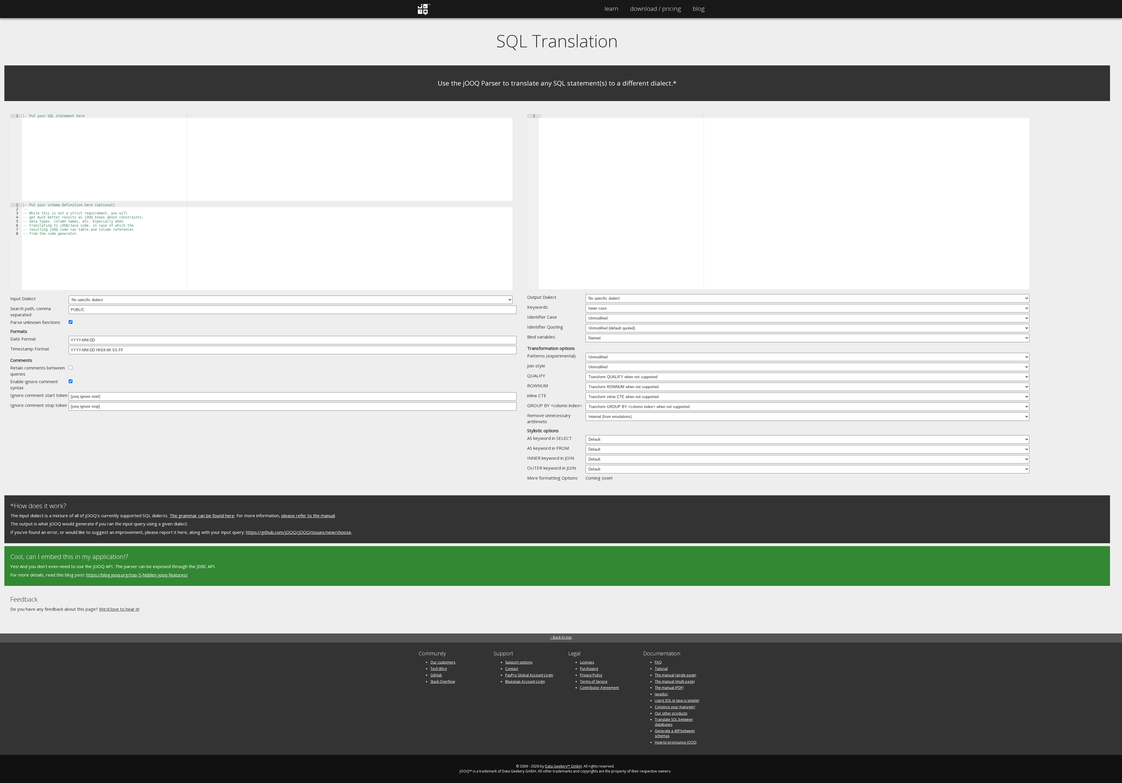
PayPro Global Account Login (529, 675)
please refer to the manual (308, 515)
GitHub (436, 675)
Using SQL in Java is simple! (677, 700)
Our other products (671, 713)
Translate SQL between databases (674, 722)
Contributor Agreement (599, 687)
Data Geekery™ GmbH (563, 766)
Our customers (442, 662)
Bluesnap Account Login (525, 681)
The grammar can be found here (201, 515)
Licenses (587, 662)
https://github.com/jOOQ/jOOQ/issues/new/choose (298, 532)
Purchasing (589, 668)
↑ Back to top (561, 637)
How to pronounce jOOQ (676, 742)
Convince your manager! (675, 706)
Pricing (655, 8)
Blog (699, 8)
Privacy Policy (591, 675)
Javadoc (661, 694)
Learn (612, 8)
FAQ (658, 662)
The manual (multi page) (675, 681)
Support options (518, 662)
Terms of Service (593, 681)
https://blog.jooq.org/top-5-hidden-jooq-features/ (137, 575)
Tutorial (661, 668)
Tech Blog (438, 668)
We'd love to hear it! (119, 609)
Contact (511, 668)
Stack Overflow (442, 681)
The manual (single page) (675, 675)
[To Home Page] (423, 14)
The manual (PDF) (669, 687)
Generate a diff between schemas (675, 733)
